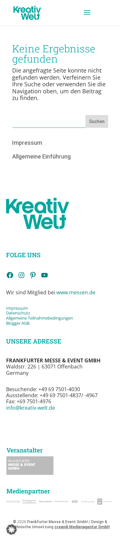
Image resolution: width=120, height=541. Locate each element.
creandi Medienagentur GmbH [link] (82, 527)
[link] (27, 12)
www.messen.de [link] (75, 292)
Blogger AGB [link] (17, 323)
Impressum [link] (27, 142)
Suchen (97, 121)
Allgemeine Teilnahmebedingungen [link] (39, 318)
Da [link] (8, 313)
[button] (87, 17)
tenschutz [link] (20, 313)
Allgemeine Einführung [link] (41, 156)
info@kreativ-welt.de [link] (30, 407)
